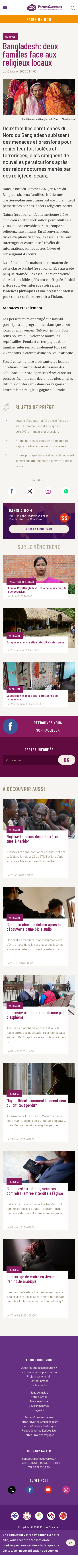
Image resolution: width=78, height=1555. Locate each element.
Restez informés (39, 749)
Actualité (14, 635)
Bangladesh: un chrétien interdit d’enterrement (36, 642)
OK (71, 1543)
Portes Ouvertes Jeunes (39, 1417)
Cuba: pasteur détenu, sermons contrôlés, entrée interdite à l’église (35, 1191)
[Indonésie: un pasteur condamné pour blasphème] (39, 995)
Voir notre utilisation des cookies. (36, 1550)
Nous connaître (39, 1392)
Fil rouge (10, 36)
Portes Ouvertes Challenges (39, 1426)
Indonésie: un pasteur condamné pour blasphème (36, 1015)
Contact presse (39, 1380)
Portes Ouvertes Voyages (39, 1434)
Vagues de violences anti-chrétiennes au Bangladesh (32, 697)
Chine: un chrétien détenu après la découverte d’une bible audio (34, 927)
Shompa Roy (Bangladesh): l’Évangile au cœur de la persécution (37, 589)
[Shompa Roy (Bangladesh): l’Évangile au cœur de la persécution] (39, 574)
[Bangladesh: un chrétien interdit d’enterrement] (39, 628)
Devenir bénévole (39, 1405)
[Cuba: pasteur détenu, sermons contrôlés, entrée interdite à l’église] (39, 1171)
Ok (66, 759)
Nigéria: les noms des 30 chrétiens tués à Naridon (34, 839)
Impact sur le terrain (21, 581)
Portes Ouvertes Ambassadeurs (39, 1421)
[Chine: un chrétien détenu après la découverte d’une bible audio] (39, 907)
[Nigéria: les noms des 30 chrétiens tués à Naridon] (39, 819)
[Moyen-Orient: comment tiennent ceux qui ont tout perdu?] (39, 1083)
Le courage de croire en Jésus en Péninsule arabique (33, 1279)
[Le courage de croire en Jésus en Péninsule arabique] (39, 1259)
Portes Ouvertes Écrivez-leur (39, 1430)
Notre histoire (39, 1396)
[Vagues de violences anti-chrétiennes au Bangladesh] (39, 682)
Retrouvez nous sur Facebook (48, 726)
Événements (39, 1385)
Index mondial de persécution (39, 1372)
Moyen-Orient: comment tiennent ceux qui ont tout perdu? (37, 1103)
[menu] (5, 7)
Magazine (39, 1410)
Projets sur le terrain (39, 1376)
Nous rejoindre (39, 1401)
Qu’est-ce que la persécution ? (39, 1367)
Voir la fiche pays (39, 529)
